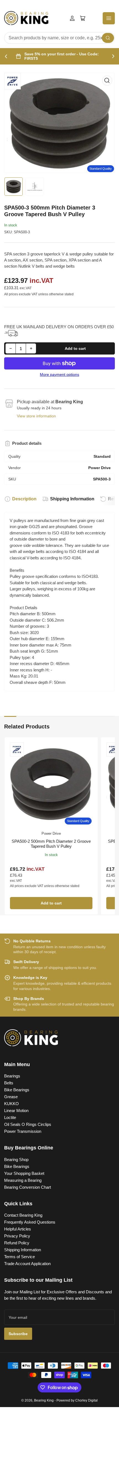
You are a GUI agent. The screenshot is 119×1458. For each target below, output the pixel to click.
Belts (8, 1082)
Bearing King (44, 1400)
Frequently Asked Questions (29, 1222)
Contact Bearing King (23, 1215)
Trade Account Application (27, 1263)
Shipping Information (72, 499)
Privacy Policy (17, 1236)
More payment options (59, 374)
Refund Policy (16, 1242)
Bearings (12, 1076)
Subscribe (18, 1334)
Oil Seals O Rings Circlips (27, 1124)
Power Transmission (22, 1131)
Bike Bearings (16, 1089)
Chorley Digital (86, 1400)
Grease (11, 1096)
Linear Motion (16, 1110)
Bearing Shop (16, 1159)
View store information (36, 416)
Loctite (10, 1117)
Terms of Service (19, 1256)
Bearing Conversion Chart (27, 1187)
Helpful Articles (17, 1229)
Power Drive (51, 833)
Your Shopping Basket (24, 1173)
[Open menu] (109, 18)
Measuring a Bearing (23, 1180)
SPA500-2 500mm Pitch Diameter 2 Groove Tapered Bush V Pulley (51, 844)
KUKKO (11, 1103)
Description (24, 499)
